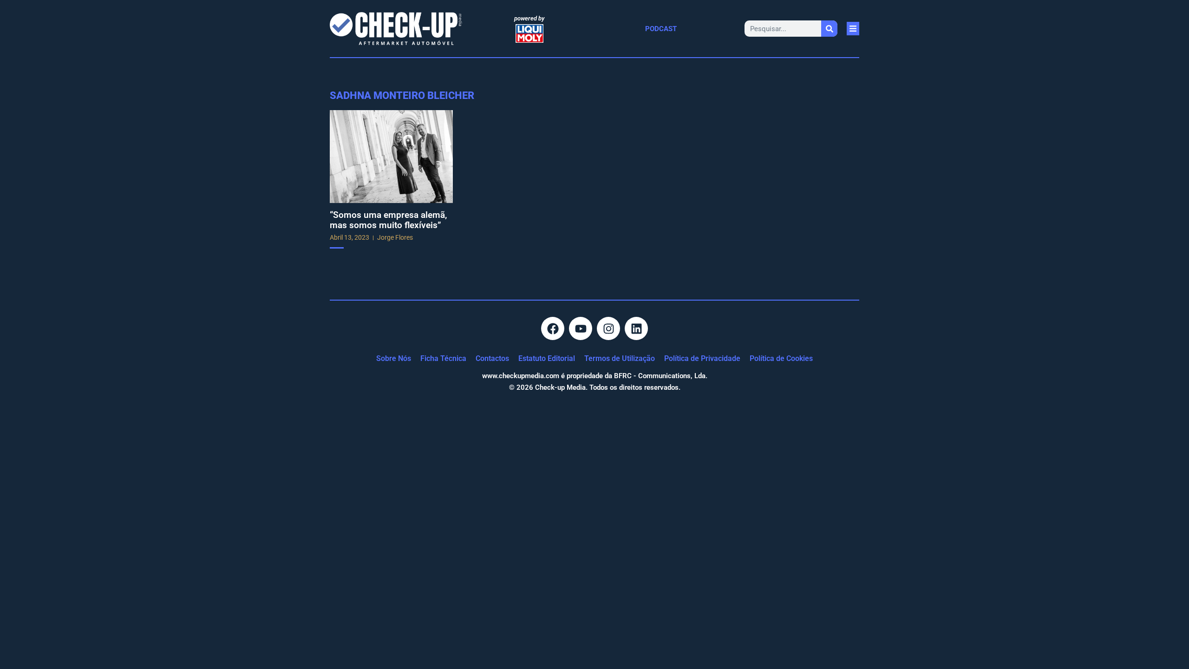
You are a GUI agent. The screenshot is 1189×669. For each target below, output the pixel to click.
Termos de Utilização (619, 358)
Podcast (661, 29)
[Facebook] (552, 328)
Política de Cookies (781, 358)
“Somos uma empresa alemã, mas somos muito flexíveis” (388, 220)
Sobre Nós (393, 358)
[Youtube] (580, 328)
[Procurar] (829, 28)
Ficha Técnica (443, 358)
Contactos (492, 358)
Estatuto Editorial (546, 358)
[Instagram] (608, 328)
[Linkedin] (636, 328)
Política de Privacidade (702, 358)
